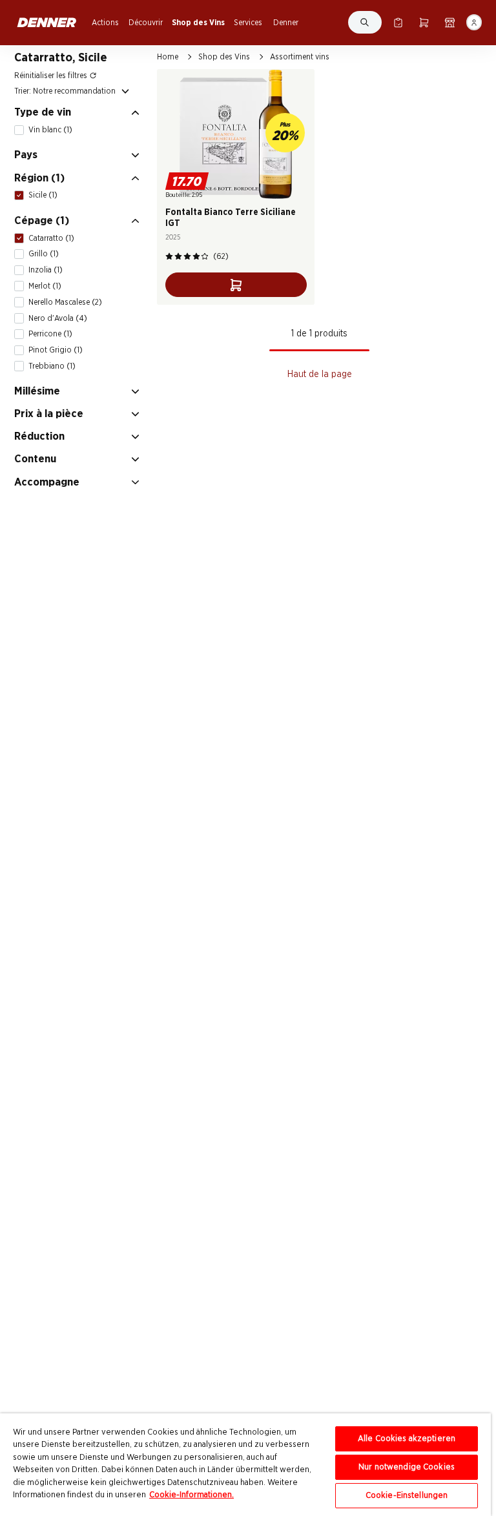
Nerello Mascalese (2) (65, 302)
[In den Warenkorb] (236, 284)
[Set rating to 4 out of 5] (196, 256)
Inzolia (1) (45, 270)
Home (167, 57)
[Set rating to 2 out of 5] (178, 256)
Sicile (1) (42, 195)
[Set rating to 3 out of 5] (187, 256)
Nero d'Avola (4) (57, 318)
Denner (285, 22)
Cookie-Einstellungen (407, 1495)
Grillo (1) (43, 254)
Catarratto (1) (51, 238)
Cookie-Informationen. (191, 1495)
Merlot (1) (44, 286)
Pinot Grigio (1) (55, 350)
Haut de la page (319, 374)
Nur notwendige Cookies (406, 1467)
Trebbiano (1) (52, 366)
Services (248, 22)
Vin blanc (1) (50, 130)
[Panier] (424, 22)
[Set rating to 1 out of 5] (169, 256)
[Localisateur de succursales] (450, 22)
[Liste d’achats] (398, 22)
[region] (245, 1464)
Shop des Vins (198, 22)
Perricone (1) (50, 334)
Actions (105, 22)
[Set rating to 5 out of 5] (205, 256)
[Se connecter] (474, 22)
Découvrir (146, 22)
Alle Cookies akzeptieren (406, 1439)
